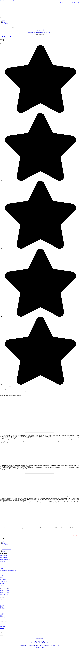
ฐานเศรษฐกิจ (2, 608)
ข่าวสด (1, 607)
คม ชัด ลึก (2, 605)
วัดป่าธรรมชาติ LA (4, 581)
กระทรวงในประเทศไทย (4, 594)
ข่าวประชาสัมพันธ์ (5, 23)
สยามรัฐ (1, 615)
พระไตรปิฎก (4, 21)
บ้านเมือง (1, 606)
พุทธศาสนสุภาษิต (5, 545)
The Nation (2, 628)
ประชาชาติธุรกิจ (3, 609)
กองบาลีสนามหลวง (3, 557)
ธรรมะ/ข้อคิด (4, 22)
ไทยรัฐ (1, 599)
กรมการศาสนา (2, 561)
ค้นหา (13, 27)
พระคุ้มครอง (2, 583)
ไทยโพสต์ (1, 614)
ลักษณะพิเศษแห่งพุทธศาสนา (6, 549)
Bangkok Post (2, 626)
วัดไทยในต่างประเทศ (3, 577)
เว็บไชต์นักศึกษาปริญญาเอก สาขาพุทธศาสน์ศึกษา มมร (9, 570)
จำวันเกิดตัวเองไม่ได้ (6, 37)
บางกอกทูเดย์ (2, 617)
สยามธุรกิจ (2, 616)
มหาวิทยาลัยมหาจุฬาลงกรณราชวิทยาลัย (6, 566)
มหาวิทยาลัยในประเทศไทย (4, 590)
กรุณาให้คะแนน (3, 386)
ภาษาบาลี (3, 541)
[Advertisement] (39, 10)
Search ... (1, 27)
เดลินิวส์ (1, 600)
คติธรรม (3, 20)
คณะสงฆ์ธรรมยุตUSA (3, 579)
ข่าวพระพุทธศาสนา (5, 24)
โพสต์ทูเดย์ (2, 613)
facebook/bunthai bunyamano (39, 647)
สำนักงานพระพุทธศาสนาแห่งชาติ (5, 559)
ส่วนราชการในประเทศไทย (4, 592)
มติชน (1, 601)
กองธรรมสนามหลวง (3, 555)
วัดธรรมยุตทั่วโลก (3, 585)
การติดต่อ (3, 551)
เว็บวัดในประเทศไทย (3, 575)
